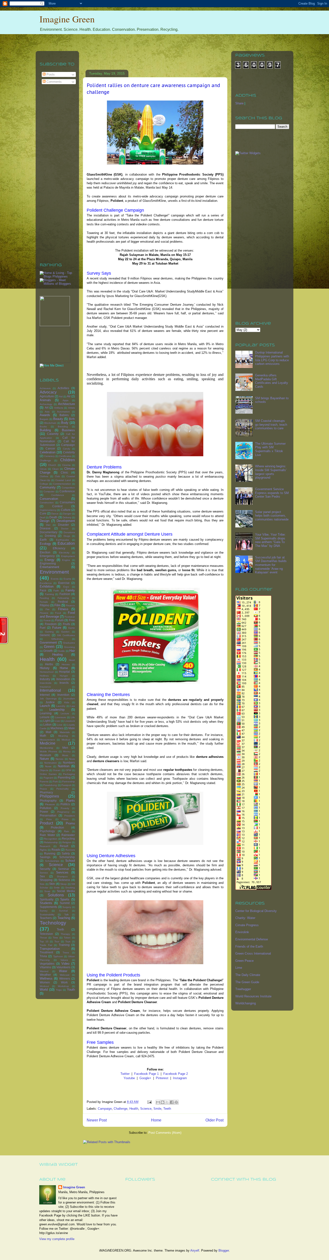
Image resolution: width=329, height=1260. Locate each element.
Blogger (223, 1250)
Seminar (63, 868)
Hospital (64, 671)
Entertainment (49, 567)
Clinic (64, 472)
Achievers (45, 388)
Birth (72, 418)
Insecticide (46, 683)
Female (44, 602)
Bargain (44, 419)
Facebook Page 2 (175, 1074)
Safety (66, 853)
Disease (45, 528)
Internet (45, 694)
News (72, 759)
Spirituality (46, 899)
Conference (67, 491)
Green (49, 647)
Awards (45, 415)
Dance (55, 513)
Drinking (50, 535)
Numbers (69, 762)
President (69, 815)
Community (48, 487)
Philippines (49, 796)
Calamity (53, 433)
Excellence (46, 583)
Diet (48, 525)
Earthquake (62, 539)
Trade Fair (46, 945)
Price (49, 819)
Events (55, 578)
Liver (57, 721)
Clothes (44, 476)
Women (45, 982)
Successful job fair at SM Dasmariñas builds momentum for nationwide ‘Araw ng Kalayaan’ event (271, 565)
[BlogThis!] (162, 1102)
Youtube (129, 1078)
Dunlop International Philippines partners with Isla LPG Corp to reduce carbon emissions (272, 358)
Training (64, 944)
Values (64, 960)
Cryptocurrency (48, 510)
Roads (56, 849)
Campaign (105, 1108)
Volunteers (63, 967)
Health (133, 1108)
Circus (43, 469)
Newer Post (97, 1120)
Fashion (64, 593)
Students (46, 903)
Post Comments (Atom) (164, 1132)
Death (53, 517)
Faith (56, 590)
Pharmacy (46, 792)
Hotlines (44, 675)
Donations (69, 532)
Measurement (47, 739)
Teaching (64, 918)
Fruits (66, 624)
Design (44, 521)
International (50, 690)
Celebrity (69, 452)
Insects (64, 682)
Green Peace (244, 960)
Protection (57, 827)
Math (43, 735)
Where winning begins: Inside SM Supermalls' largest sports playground (270, 471)
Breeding (63, 426)
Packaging (69, 774)
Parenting (64, 777)
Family (70, 590)
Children (67, 460)
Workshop (63, 986)
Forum (59, 620)
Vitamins (45, 967)
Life (73, 717)
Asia (47, 411)
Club (57, 476)
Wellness (46, 978)
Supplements (48, 906)
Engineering (48, 563)
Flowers (44, 613)
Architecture (66, 404)
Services (62, 872)
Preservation (48, 815)
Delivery (67, 517)
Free (72, 620)
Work (64, 982)
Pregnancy (63, 811)
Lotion (47, 724)
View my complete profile (56, 1239)
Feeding (44, 598)
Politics (65, 804)
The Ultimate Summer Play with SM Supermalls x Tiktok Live (270, 449)
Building (45, 430)
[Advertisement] (139, 60)
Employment (68, 556)
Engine (66, 560)
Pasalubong (50, 785)
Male (71, 728)
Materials (65, 732)
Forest (47, 620)
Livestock (70, 721)
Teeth (167, 1108)
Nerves (59, 759)
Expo (66, 586)
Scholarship (67, 857)
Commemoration (62, 483)
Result (64, 846)
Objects (44, 770)
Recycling (68, 838)
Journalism (69, 698)
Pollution (45, 808)
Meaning (63, 735)
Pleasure (50, 804)
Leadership (57, 709)
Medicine (47, 743)
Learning (46, 713)
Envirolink (242, 932)
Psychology (47, 831)
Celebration (47, 452)
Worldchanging (245, 1003)
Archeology (46, 404)
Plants (70, 800)
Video (65, 963)
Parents (44, 781)
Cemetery (49, 456)
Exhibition (46, 586)
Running (49, 853)
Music (65, 755)
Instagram (180, 1078)
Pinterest (162, 1078)
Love (59, 724)
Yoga (59, 989)
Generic (45, 635)
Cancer (50, 448)
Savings (45, 857)
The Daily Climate (247, 975)
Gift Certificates (66, 635)
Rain (66, 831)
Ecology (45, 543)
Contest (57, 506)
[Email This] (158, 1102)
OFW (68, 770)
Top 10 (44, 941)
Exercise (64, 582)
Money (67, 751)
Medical (66, 739)
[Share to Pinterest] (176, 1102)
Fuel (43, 627)
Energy (49, 560)
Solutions (56, 895)
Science (145, 1108)
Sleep (63, 884)
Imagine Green (67, 19)
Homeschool (46, 672)
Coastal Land (63, 480)
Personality (62, 788)
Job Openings (48, 698)
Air (69, 396)
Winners (64, 978)
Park (55, 781)
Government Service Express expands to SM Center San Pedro (272, 492)
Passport (66, 785)
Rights (43, 849)
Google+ (145, 1078)
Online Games (48, 774)
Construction (47, 502)
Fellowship (63, 598)
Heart (72, 660)
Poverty (65, 808)
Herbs (49, 664)
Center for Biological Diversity (256, 911)
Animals (45, 400)
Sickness (64, 879)
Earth (43, 539)
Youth (71, 989)
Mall (48, 732)
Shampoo (62, 876)
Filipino (44, 605)
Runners (70, 849)
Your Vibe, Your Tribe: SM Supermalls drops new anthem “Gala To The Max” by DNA (270, 540)
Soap (47, 891)
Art (46, 407)
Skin (52, 883)
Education (66, 543)
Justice (50, 702)
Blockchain (50, 423)
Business (68, 430)
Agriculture (47, 396)
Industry (45, 679)
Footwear (70, 616)
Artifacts (58, 407)
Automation (63, 411)
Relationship (51, 842)
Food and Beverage (57, 614)
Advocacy (48, 392)
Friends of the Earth (249, 946)
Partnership (68, 781)
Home (156, 1120)
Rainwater (68, 834)
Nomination (50, 762)
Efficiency (59, 548)
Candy (66, 448)
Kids (66, 702)
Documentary (48, 532)
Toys (67, 941)
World (44, 989)
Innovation (63, 679)
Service (44, 872)
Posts (50, 74)
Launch (45, 706)
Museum (45, 755)
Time (55, 937)
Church (52, 465)
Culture (66, 509)
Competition (68, 487)
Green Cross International (253, 953)
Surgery (66, 907)
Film (57, 605)
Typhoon (58, 956)
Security (45, 868)
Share (239, 103)
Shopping (46, 879)
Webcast (64, 975)
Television (46, 933)
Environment (54, 572)
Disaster (63, 524)
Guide (61, 651)
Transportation (50, 948)
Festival (63, 601)
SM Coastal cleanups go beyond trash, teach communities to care (271, 424)
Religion (66, 842)
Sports (64, 899)
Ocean (56, 770)
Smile (157, 1108)
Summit (65, 903)
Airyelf (194, 1250)
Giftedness (57, 639)
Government (48, 642)
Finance (70, 605)
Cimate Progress (247, 925)
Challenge (120, 1108)
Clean (55, 469)
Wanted (44, 971)
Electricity (64, 552)
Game (71, 628)
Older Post (214, 1120)
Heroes (66, 664)
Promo (70, 823)
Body (64, 422)
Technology (53, 922)
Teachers (46, 917)
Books (43, 426)
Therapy (65, 934)
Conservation (49, 498)
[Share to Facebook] (171, 1102)
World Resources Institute (253, 996)
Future (56, 627)
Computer (49, 491)
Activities (63, 388)
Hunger (64, 675)
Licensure (60, 717)
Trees (66, 952)
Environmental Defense (251, 939)
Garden (65, 631)
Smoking (70, 887)
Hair (72, 650)
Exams (67, 578)
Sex (42, 876)
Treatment (46, 952)
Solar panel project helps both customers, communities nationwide (272, 515)
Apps (65, 400)
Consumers (67, 502)
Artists (71, 407)
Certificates (65, 456)
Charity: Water (245, 918)
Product (46, 823)
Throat (43, 937)
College (44, 483)
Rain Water (47, 834)
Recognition (50, 838)
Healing (57, 654)
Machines (57, 728)
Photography (48, 800)
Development (66, 521)
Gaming (49, 631)
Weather (45, 974)
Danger (67, 513)
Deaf (42, 517)
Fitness (63, 609)
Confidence (57, 495)
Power (44, 811)
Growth (48, 650)
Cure (43, 513)
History (45, 668)
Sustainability (47, 914)
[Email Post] (149, 1102)
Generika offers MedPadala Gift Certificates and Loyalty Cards (271, 381)
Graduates (69, 642)
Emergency (47, 555)
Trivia (43, 956)
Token (67, 937)
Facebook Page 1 (146, 1074)
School (70, 860)
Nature (44, 758)
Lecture (65, 713)
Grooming (69, 647)
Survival (63, 910)
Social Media (66, 891)
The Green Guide (247, 982)
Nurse (48, 766)
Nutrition (63, 766)
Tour (56, 941)
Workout (44, 986)
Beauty (58, 419)
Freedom (51, 624)
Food (58, 613)
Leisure (45, 717)
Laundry (60, 706)
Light (46, 720)
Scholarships (52, 861)
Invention (63, 694)
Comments (54, 81)
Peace (43, 788)
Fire (48, 609)
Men (65, 747)
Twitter (125, 1074)
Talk (66, 914)
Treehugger (243, 989)
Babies (64, 415)
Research (45, 846)
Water (63, 971)
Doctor (64, 528)
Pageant (48, 777)
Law (72, 706)
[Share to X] (167, 1102)
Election (45, 552)
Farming (49, 594)
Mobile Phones (48, 751)
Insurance (45, 686)
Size (42, 884)
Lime (238, 967)
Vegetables (47, 963)
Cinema (66, 465)
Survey (43, 910)
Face (43, 590)
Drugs (67, 536)
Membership (46, 748)
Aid (61, 396)
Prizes (65, 819)
